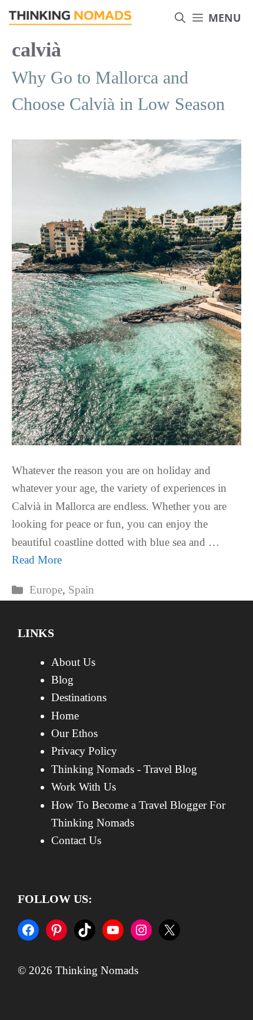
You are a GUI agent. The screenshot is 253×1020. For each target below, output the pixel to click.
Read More (37, 560)
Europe (45, 590)
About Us (73, 662)
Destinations (78, 697)
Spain (81, 590)
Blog (62, 680)
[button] (180, 18)
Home (65, 715)
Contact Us (76, 840)
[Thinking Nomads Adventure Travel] (70, 18)
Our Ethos (74, 733)
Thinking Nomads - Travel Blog (124, 769)
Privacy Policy (84, 751)
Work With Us (83, 787)
